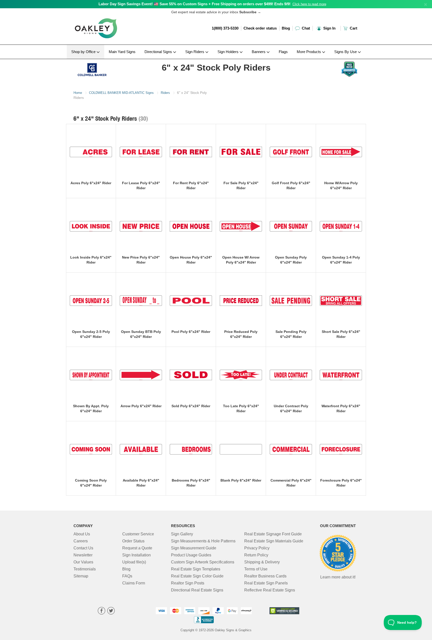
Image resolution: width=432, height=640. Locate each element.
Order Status (133, 541)
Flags (283, 52)
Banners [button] (259, 52)
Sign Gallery (182, 534)
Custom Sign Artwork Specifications (202, 562)
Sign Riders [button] (195, 52)
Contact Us (83, 548)
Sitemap (81, 576)
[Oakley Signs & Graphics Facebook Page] (101, 611)
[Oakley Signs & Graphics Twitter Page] (111, 611)
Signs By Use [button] (346, 52)
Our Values (83, 562)
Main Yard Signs (122, 52)
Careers (81, 541)
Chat (305, 28)
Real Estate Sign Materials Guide (273, 541)
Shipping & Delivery (262, 562)
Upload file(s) (134, 562)
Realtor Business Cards (265, 576)
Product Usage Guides (191, 555)
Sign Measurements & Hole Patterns (203, 541)
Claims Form (133, 583)
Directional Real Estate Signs (197, 590)
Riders (165, 93)
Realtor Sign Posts (187, 583)
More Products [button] (309, 52)
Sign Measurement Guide (193, 548)
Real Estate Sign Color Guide (197, 576)
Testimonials (85, 569)
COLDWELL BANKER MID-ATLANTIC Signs (121, 93)
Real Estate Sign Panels (266, 583)
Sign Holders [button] (229, 52)
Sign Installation (136, 555)
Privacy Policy (257, 548)
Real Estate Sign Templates (195, 569)
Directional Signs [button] (158, 52)
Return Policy (256, 555)
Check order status (260, 28)
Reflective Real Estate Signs (269, 590)
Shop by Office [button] (83, 52)
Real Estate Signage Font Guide (273, 534)
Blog (286, 28)
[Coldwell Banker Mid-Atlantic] (106, 68)
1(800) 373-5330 (225, 28)
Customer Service (138, 534)
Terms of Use (256, 569)
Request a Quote (137, 548)
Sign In (329, 28)
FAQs (127, 576)
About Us (82, 534)
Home (78, 93)
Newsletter (83, 555)
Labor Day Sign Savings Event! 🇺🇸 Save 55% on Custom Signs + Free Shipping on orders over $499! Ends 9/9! (194, 4)
